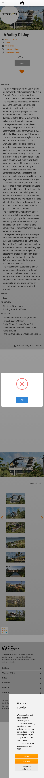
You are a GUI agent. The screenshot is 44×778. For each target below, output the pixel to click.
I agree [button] (26, 756)
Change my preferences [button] (26, 767)
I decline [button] (26, 761)
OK (22, 400)
